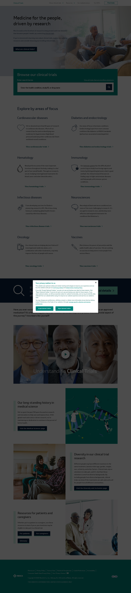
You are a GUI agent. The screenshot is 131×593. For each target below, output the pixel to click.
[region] (65, 296)
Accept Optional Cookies (44, 308)
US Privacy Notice (58, 287)
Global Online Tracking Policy (74, 287)
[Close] (96, 282)
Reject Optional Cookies (64, 308)
